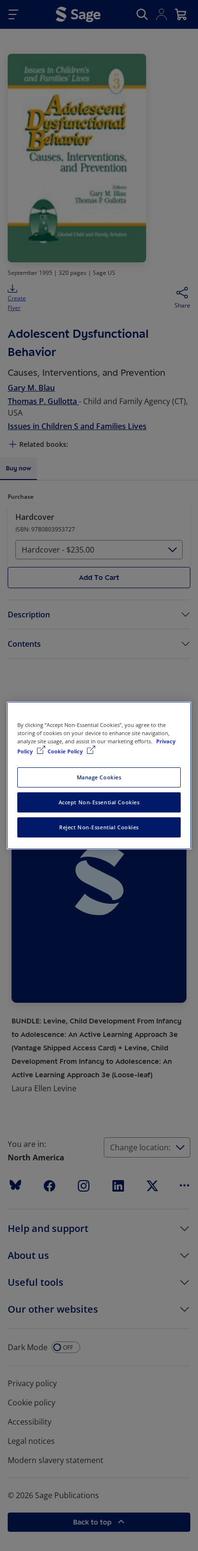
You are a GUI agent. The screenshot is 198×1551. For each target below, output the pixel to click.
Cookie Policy (66, 751)
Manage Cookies (99, 777)
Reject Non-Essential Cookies (99, 827)
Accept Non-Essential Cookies (99, 802)
